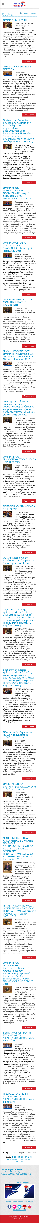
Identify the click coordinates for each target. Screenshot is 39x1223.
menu (3, 4)
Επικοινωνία (19, 1161)
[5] (22, 1157)
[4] (19, 1157)
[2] (15, 1157)
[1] (12, 1157)
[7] (26, 1157)
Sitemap (28, 1159)
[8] (29, 1157)
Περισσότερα (29, 61)
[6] (24, 1157)
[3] (17, 1157)
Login (21, 1159)
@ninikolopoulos (19, 1210)
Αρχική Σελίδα (12, 1159)
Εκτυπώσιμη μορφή (29, 13)
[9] (31, 1157)
